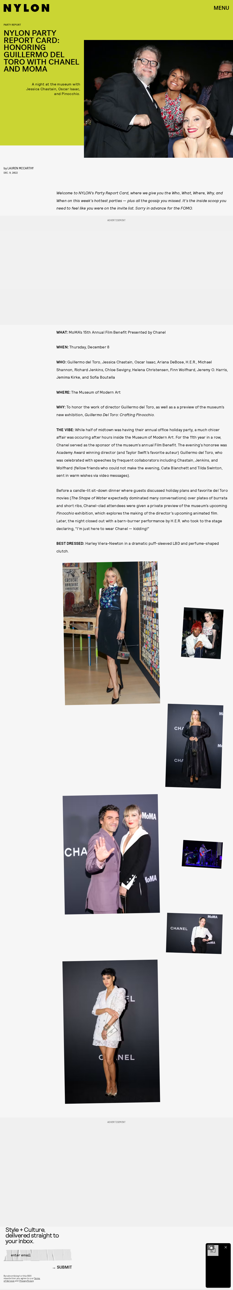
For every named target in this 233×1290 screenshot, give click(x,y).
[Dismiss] (225, 1247)
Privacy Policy (26, 1280)
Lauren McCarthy (21, 168)
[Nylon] (26, 8)
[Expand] (210, 1247)
